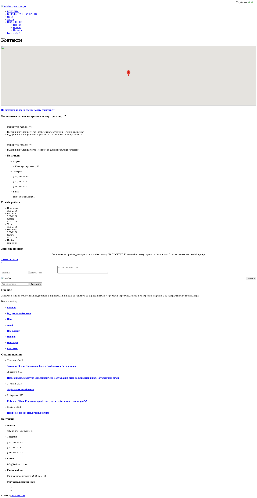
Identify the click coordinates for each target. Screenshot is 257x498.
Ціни (9, 319)
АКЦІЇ (10, 19)
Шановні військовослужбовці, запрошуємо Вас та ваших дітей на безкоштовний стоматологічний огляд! (63, 378)
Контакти (12, 348)
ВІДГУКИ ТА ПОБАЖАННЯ (22, 14)
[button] (128, 73)
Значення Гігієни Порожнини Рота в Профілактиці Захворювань (41, 366)
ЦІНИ (10, 16)
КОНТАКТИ (13, 33)
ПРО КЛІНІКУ (14, 22)
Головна (11, 307)
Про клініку (13, 331)
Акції (10, 325)
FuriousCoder (18, 495)
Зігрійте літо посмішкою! (20, 389)
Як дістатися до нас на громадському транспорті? (28, 110)
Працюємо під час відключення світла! (28, 413)
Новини (17, 27)
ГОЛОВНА (13, 11)
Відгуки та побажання (19, 313)
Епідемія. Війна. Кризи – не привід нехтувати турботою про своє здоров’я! (47, 401)
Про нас (17, 24)
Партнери (18, 30)
